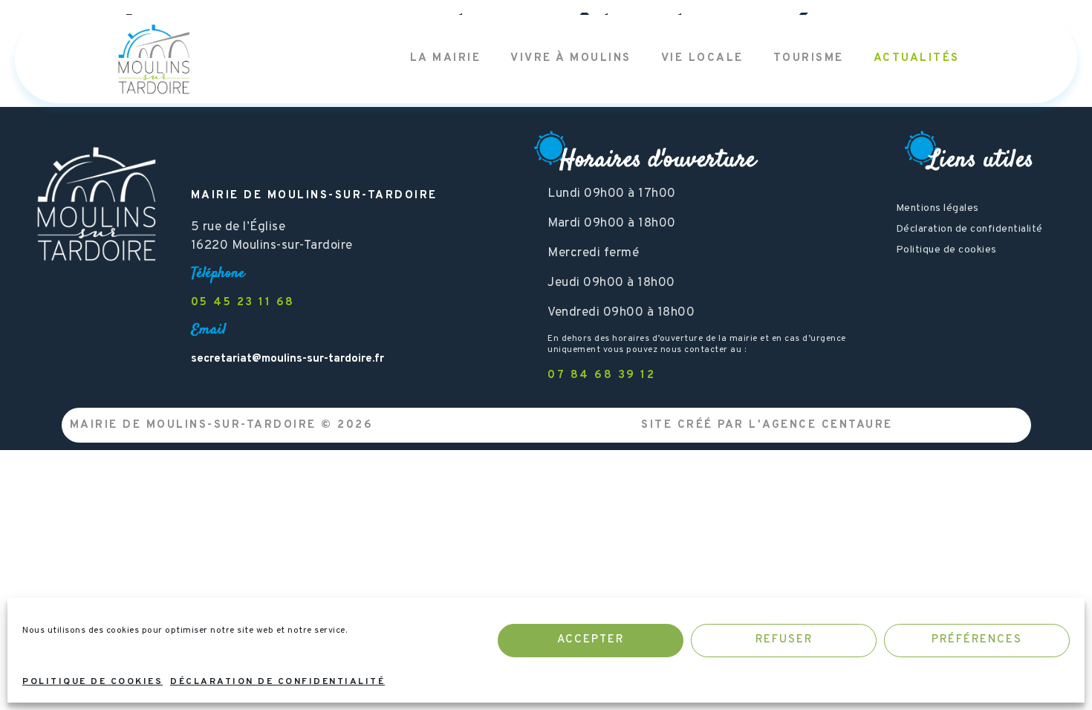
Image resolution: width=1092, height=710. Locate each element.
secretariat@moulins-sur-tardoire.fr (287, 359)
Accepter (590, 640)
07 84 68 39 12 (601, 375)
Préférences (977, 640)
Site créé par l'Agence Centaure (767, 425)
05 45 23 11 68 (243, 303)
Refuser (784, 640)
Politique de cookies (92, 682)
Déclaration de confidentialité (277, 682)
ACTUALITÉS (917, 58)
